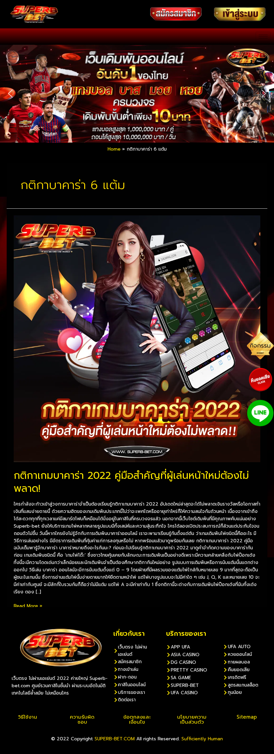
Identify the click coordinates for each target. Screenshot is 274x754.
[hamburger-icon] (263, 36)
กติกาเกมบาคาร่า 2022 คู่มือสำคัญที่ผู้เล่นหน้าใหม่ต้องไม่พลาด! (131, 482)
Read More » (28, 605)
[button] (10, 93)
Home (114, 149)
